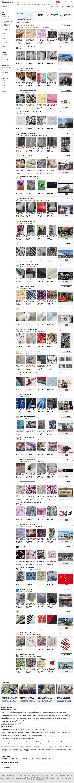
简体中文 (10, 775)
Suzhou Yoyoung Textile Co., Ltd (27, 286)
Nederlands (51, 775)
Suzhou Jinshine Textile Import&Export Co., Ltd (30, 351)
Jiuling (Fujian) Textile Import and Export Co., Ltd (30, 502)
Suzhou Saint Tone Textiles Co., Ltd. (27, 221)
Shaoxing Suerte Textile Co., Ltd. (27, 25)
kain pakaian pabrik (45, 4)
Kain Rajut (17, 758)
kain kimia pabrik (50, 4)
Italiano (36, 775)
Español (25, 775)
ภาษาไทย (57, 775)
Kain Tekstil (51, 758)
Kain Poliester (11, 758)
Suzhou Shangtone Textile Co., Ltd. (27, 481)
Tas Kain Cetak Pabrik (24, 764)
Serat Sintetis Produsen (67, 764)
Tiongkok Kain (4, 758)
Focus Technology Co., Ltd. (34, 777)
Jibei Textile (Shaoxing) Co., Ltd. (27, 567)
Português (32, 775)
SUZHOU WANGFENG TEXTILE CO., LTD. (28, 329)
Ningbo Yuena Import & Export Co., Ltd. (28, 372)
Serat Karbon (44, 758)
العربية (47, 775)
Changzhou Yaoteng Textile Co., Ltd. (28, 90)
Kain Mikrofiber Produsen (6, 767)
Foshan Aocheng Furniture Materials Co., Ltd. (30, 133)
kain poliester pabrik (24, 4)
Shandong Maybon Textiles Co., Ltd (27, 459)
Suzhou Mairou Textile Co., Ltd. (27, 307)
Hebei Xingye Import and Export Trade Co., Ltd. (30, 264)
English (7, 775)
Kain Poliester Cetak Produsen (46, 764)
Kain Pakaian (32, 758)
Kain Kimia (38, 758)
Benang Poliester (24, 758)
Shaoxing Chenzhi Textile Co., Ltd (27, 242)
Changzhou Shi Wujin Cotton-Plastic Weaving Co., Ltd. (32, 111)
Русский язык (40, 775)
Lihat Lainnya (3, 753)
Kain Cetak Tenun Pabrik (15, 764)
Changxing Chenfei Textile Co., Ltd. (27, 524)
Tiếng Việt (64, 775)
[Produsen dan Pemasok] (7, 2)
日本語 (18, 775)
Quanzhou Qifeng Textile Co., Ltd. (27, 610)
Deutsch (28, 775)
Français (21, 775)
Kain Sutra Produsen (57, 764)
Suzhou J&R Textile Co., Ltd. (26, 589)
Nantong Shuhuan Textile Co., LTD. (27, 632)
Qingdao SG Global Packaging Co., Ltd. (28, 198)
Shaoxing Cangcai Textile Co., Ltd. (27, 416)
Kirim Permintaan (67, 25)
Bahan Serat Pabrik (5, 764)
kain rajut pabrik (30, 4)
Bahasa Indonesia (69, 775)
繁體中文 (14, 775)
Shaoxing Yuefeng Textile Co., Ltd (27, 46)
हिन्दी (54, 775)
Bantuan (57, 6)
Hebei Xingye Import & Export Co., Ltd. (28, 546)
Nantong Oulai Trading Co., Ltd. (27, 155)
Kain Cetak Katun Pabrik (35, 764)
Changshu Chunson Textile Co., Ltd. (27, 68)
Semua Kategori (5, 6)
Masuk (72, 2)
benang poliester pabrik (37, 4)
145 (49, 675)
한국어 (44, 775)
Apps (62, 6)
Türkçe (61, 775)
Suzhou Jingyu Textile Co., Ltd (26, 394)
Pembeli (51, 6)
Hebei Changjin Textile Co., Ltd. (27, 654)
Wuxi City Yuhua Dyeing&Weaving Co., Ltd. (29, 176)
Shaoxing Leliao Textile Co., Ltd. (27, 437)
